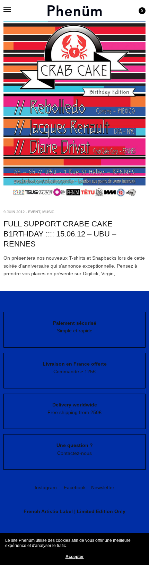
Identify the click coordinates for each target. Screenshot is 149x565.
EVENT (34, 212)
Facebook (75, 487)
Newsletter (102, 487)
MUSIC (48, 212)
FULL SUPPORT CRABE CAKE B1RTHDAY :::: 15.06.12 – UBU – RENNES (59, 233)
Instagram (46, 487)
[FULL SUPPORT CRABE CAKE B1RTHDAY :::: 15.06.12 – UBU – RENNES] (74, 100)
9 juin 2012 (14, 212)
